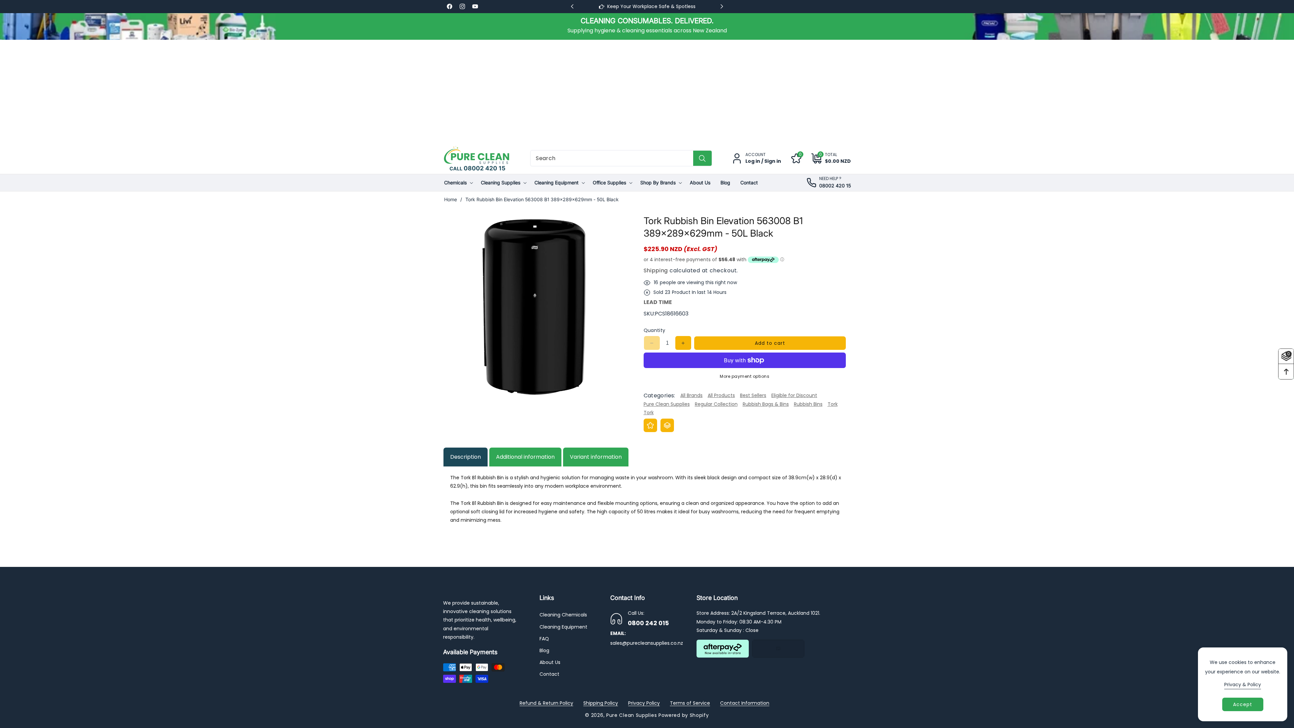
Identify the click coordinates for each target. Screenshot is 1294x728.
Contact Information (744, 703)
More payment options (744, 376)
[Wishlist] (650, 425)
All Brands (691, 395)
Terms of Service (690, 703)
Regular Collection (716, 404)
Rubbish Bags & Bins (766, 404)
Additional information (525, 457)
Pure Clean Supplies (667, 404)
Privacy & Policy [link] (1242, 684)
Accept (1242, 704)
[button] (826, 158)
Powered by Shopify (683, 715)
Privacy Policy (644, 703)
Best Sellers (753, 395)
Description (465, 457)
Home (450, 199)
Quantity (655, 330)
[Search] (702, 158)
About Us (550, 662)
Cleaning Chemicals (563, 614)
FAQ (544, 638)
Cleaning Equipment (563, 627)
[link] (647, 26)
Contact (549, 674)
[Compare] (667, 425)
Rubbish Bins (808, 404)
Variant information (596, 457)
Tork (833, 404)
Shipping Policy (600, 703)
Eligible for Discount (794, 395)
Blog (544, 650)
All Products (721, 395)
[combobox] (621, 158)
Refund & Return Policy (546, 703)
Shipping (656, 270)
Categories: (659, 395)
